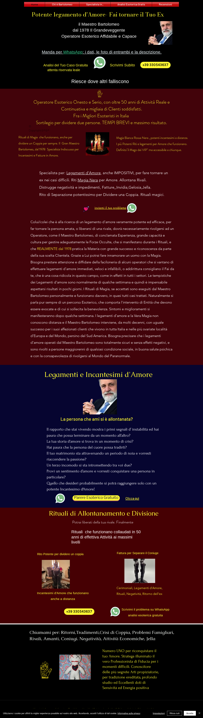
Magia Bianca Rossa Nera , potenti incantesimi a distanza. (152, 137)
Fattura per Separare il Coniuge (137, 553)
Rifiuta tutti (175, 713)
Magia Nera (88, 180)
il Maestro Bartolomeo (98, 24)
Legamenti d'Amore (83, 173)
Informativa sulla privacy (129, 713)
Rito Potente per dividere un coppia (60, 554)
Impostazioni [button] (159, 713)
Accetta (189, 713)
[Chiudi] (199, 713)
